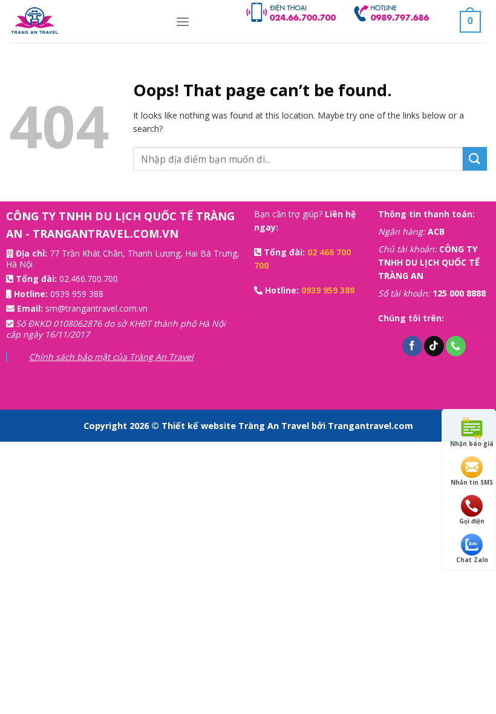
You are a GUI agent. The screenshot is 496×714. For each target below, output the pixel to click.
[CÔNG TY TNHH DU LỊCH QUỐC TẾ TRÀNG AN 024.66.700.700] (83, 21)
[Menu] (182, 21)
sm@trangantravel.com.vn (96, 308)
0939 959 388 (76, 294)
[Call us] (456, 346)
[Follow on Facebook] (412, 346)
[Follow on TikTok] (434, 346)
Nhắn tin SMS (472, 482)
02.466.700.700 (88, 278)
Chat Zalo (472, 559)
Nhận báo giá (472, 443)
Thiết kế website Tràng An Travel (237, 425)
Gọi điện (472, 521)
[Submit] (475, 159)
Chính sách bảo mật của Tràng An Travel (111, 356)
